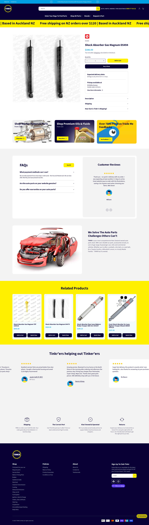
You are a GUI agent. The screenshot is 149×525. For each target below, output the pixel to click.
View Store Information (94, 90)
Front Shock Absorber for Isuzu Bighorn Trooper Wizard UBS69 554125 (119, 326)
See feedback (105, 139)
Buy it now (106, 66)
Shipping (97, 53)
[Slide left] (107, 210)
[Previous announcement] (51, 2)
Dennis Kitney (56, 381)
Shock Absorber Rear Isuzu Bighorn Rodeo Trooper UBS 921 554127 (89, 325)
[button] (75, 16)
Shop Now (19, 138)
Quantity (88, 57)
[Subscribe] (135, 476)
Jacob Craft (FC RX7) (13, 377)
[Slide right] (110, 210)
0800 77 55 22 (131, 9)
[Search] (98, 9)
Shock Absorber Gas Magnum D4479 (57, 324)
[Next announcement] (97, 2)
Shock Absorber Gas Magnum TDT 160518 (25, 325)
